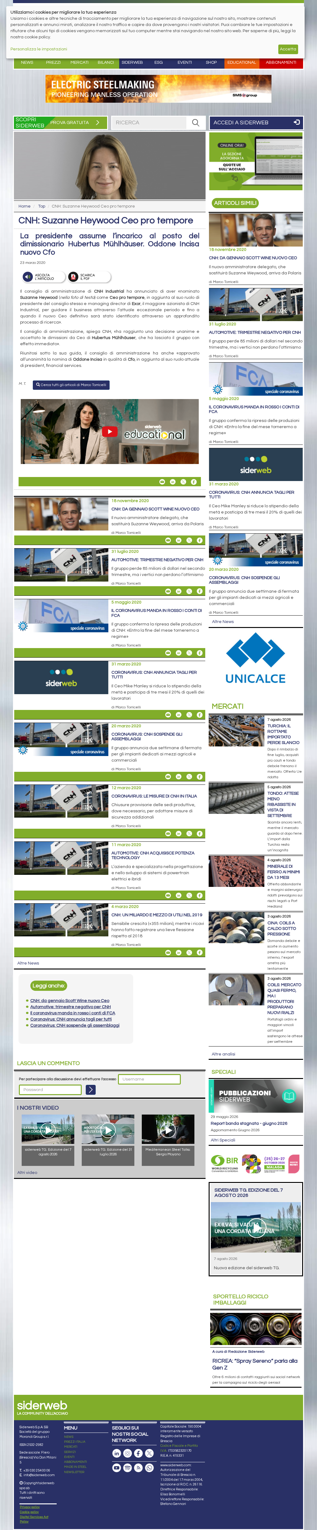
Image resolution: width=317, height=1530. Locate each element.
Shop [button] (211, 62)
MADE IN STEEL (75, 1466)
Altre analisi (223, 1054)
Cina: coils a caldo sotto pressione (281, 928)
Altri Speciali (223, 1140)
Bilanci (106, 62)
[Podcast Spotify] (127, 1468)
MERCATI (70, 1446)
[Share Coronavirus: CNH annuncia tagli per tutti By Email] (168, 714)
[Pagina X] (149, 1453)
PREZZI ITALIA (74, 1441)
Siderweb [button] (132, 62)
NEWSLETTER (74, 1472)
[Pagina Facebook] (138, 1453)
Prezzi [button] (53, 62)
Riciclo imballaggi (240, 1300)
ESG (158, 62)
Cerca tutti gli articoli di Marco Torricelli (73, 385)
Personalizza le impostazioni (39, 49)
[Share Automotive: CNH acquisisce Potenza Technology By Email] (168, 895)
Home (25, 206)
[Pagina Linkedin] (116, 1453)
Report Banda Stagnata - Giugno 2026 (249, 1123)
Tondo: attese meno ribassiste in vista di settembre (283, 804)
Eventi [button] (185, 62)
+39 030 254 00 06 (36, 1470)
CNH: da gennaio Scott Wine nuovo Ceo (155, 509)
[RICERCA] (195, 123)
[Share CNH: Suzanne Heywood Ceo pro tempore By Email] (162, 482)
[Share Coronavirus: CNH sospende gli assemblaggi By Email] (168, 776)
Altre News (28, 963)
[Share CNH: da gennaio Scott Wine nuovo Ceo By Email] (168, 540)
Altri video (27, 1173)
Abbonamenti (281, 62)
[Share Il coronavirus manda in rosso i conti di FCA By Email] (168, 653)
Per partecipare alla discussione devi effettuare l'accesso (67, 1079)
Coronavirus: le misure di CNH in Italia (154, 796)
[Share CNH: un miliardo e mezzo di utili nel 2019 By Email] (168, 952)
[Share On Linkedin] (172, 482)
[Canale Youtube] (116, 1468)
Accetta (288, 49)
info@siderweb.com (39, 1475)
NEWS (68, 1436)
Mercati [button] (80, 62)
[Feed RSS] (138, 1468)
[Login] (91, 1090)
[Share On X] (183, 482)
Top (41, 206)
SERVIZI (70, 1452)
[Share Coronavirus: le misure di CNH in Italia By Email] (168, 833)
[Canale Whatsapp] (149, 1468)
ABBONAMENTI (75, 1461)
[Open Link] (158, 89)
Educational (242, 62)
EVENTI (69, 1457)
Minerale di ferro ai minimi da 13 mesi (283, 872)
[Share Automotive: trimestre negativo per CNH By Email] (168, 591)
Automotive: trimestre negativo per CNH (157, 560)
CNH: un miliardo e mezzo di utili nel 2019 (156, 915)
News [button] (27, 62)
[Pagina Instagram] (127, 1453)
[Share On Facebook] (193, 482)
